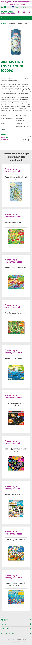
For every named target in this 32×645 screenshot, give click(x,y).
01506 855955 (2, 7)
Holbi (20, 641)
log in (7, 137)
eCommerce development (10, 641)
